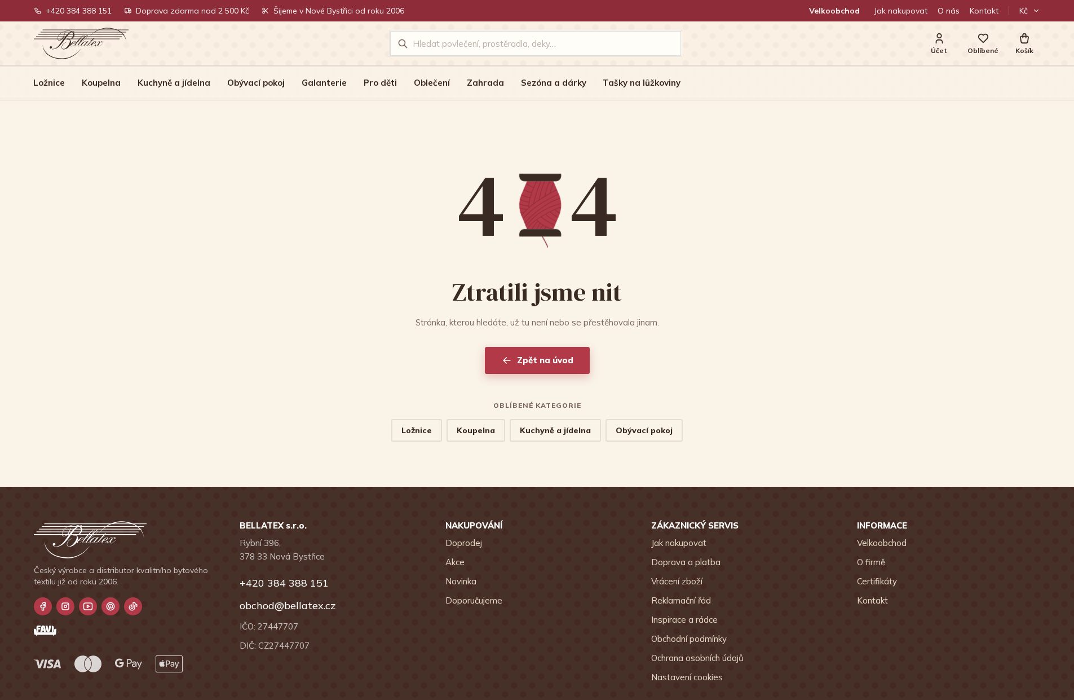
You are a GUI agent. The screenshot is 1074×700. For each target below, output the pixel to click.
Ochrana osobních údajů (697, 658)
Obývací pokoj (256, 82)
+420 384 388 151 (79, 11)
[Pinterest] (110, 606)
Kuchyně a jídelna (174, 82)
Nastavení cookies (687, 677)
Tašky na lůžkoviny (641, 82)
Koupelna (101, 82)
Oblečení (432, 82)
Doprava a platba (686, 562)
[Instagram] (65, 606)
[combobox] (543, 43)
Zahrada (485, 82)
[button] (1024, 44)
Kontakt (984, 11)
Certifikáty (877, 581)
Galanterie (324, 82)
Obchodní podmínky (689, 638)
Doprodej (463, 543)
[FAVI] (45, 631)
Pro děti (380, 82)
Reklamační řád (681, 600)
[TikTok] (133, 606)
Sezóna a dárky (553, 82)
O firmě (871, 562)
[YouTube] (88, 606)
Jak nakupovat (900, 11)
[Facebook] (43, 606)
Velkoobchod (834, 11)
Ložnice (49, 82)
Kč (1023, 11)
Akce (455, 562)
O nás (949, 11)
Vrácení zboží (676, 581)
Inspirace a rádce (684, 619)
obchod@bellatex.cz (287, 605)
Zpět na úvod (545, 360)
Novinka (460, 581)
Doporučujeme (473, 600)
